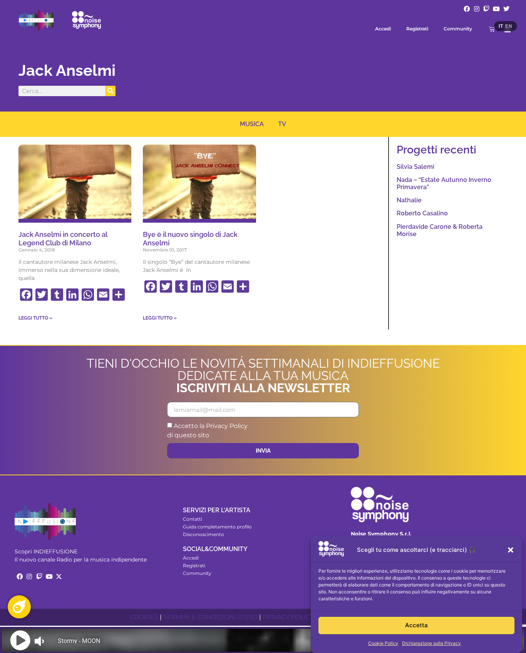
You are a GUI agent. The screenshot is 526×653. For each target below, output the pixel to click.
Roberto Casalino (422, 213)
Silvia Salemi (415, 166)
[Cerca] (110, 91)
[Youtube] (496, 9)
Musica (252, 124)
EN (508, 26)
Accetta (416, 625)
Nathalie (409, 200)
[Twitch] (487, 9)
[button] (510, 550)
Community (458, 29)
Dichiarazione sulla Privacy (431, 643)
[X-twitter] (59, 576)
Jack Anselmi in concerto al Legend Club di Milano (62, 238)
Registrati (417, 29)
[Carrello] (492, 29)
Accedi (383, 29)
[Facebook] (467, 9)
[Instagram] (477, 9)
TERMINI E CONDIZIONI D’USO (210, 617)
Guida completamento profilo (217, 527)
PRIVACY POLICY (288, 617)
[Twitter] (506, 9)
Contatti (192, 519)
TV (282, 124)
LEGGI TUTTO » (35, 318)
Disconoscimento (203, 534)
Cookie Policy (383, 643)
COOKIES (144, 617)
